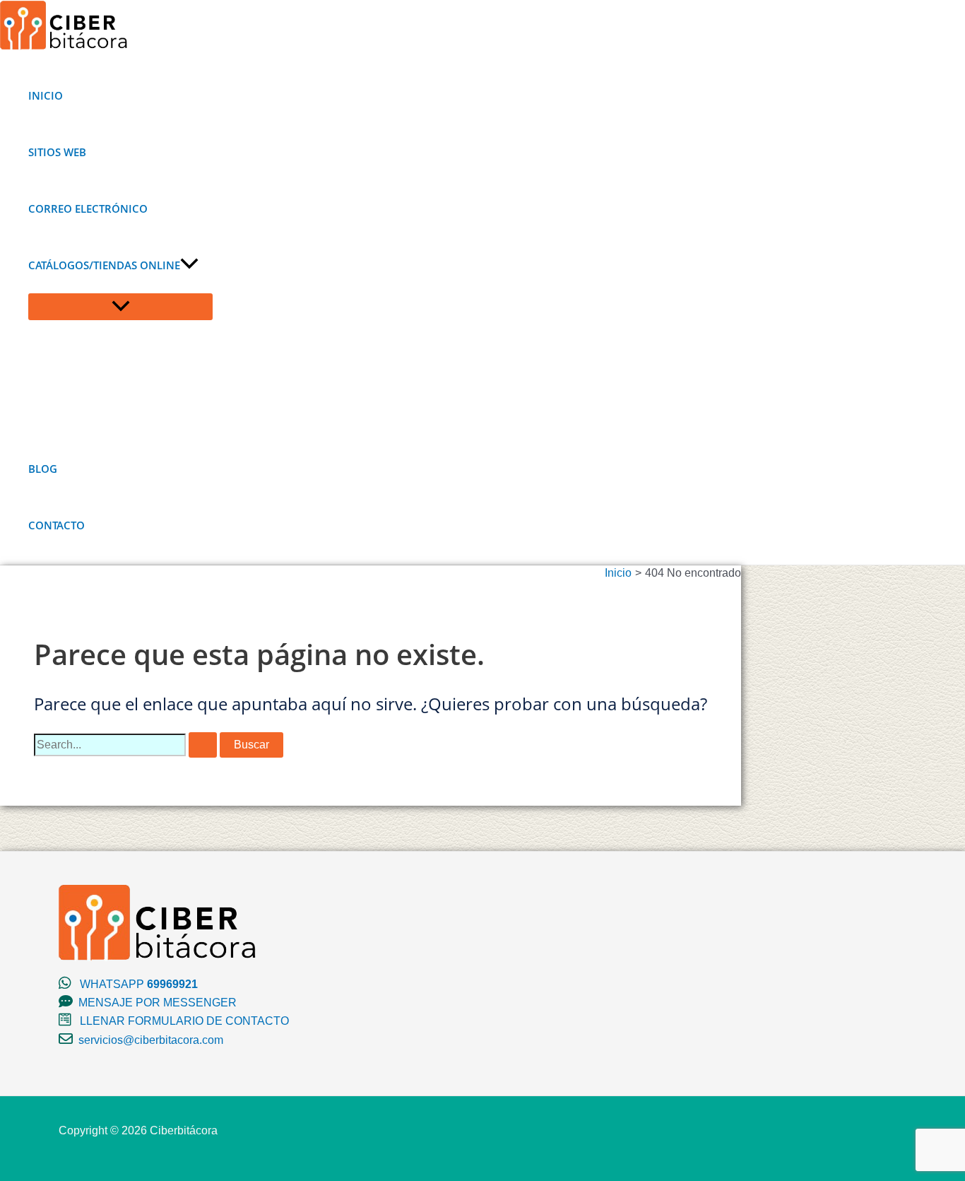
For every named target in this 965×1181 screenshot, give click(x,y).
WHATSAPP (139, 984)
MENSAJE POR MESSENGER (157, 1003)
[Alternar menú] (120, 306)
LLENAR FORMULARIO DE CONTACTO (184, 1021)
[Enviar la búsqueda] (203, 745)
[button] (189, 265)
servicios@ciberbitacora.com (150, 1040)
